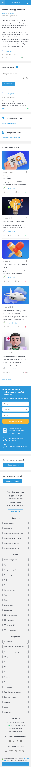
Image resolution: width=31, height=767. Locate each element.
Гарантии (7, 662)
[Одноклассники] (13, 741)
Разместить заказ (15, 421)
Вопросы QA (10, 625)
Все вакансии (8, 528)
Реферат (7, 580)
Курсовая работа (10, 565)
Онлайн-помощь (9, 590)
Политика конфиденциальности (15, 652)
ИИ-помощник (11, 630)
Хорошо (15, 764)
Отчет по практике (10, 575)
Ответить (9, 84)
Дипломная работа (10, 560)
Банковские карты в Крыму (11, 137)
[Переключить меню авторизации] (28, 2)
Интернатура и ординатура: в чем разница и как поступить (14, 357)
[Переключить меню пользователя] (2, 2)
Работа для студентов (11, 548)
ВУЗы (6, 707)
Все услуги (8, 610)
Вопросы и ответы (10, 697)
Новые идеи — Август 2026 (14, 221)
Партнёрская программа (12, 692)
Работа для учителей (11, 543)
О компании (8, 642)
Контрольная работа (11, 570)
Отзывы (7, 677)
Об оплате (7, 667)
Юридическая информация (13, 657)
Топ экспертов (9, 682)
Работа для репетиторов (12, 538)
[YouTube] (21, 741)
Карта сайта (8, 712)
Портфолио (10, 620)
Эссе (6, 600)
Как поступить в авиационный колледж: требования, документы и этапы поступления (15, 311)
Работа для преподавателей (13, 533)
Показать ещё (6, 380)
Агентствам (8, 687)
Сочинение (8, 585)
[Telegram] (17, 741)
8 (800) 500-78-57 (15, 496)
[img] (28, 93)
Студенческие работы (9, 123)
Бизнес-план (8, 605)
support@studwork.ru (15, 499)
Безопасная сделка (10, 672)
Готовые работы (11, 615)
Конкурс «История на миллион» (11, 177)
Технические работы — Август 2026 (15, 265)
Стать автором (13, 465)
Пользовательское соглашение (14, 647)
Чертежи (7, 595)
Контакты (7, 702)
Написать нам (15, 511)
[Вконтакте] (10, 741)
